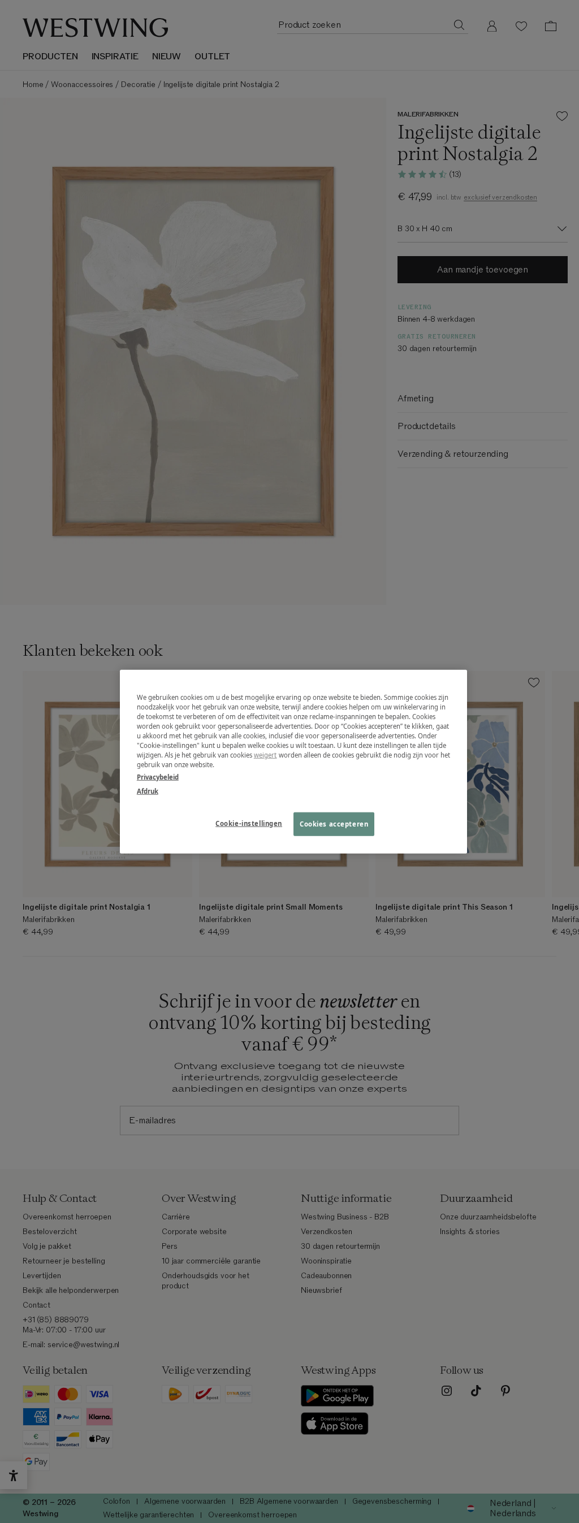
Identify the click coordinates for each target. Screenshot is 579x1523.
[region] (293, 762)
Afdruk (147, 790)
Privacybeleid (158, 776)
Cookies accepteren (334, 823)
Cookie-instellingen (248, 823)
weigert (265, 755)
